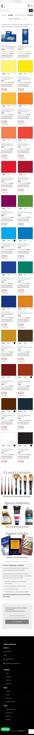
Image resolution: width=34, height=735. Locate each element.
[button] (29, 6)
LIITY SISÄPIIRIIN (17, 621)
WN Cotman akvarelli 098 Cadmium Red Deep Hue (7, 179)
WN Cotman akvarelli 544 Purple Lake (7, 213)
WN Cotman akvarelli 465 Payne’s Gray (24, 416)
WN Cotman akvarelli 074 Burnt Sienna (7, 382)
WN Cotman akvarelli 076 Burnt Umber (7, 416)
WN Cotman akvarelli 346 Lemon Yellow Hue (7, 78)
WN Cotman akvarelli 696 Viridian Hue (24, 279)
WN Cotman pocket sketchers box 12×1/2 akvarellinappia (8, 47)
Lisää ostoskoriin (6, 85)
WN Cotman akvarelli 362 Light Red (24, 382)
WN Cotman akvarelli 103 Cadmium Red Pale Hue (7, 145)
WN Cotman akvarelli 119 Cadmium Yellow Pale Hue (24, 78)
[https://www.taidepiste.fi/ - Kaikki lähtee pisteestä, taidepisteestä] (5, 6)
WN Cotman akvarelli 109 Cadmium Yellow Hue (7, 110)
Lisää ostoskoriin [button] (6, 56)
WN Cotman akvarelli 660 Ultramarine (7, 279)
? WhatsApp (5, 729)
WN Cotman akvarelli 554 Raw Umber (25, 348)
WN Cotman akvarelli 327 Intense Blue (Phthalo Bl (7, 314)
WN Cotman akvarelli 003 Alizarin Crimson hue (24, 179)
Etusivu (3, 15)
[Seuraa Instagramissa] (17, 1)
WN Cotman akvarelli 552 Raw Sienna (25, 314)
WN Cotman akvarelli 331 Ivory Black (24, 450)
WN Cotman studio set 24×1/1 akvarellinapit (25, 47)
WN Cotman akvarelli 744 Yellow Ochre (7, 348)
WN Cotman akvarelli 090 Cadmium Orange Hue (24, 110)
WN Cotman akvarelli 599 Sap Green (25, 213)
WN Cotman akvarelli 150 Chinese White (7, 450)
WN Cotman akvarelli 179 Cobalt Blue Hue (24, 245)
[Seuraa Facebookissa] (14, 1)
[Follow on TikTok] (19, 1)
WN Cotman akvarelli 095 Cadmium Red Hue (24, 145)
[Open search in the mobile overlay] (17, 10)
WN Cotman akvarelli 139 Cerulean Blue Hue (7, 245)
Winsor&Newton (20, 15)
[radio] (4, 89)
